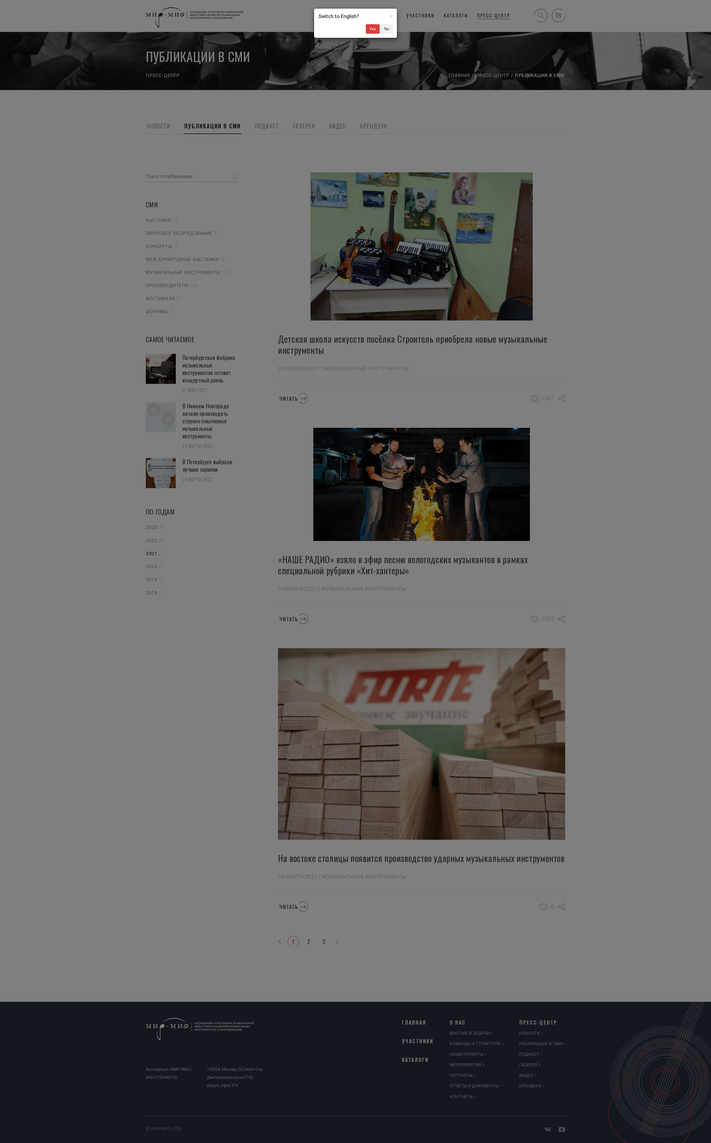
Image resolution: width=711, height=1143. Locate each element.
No (386, 29)
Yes (372, 29)
